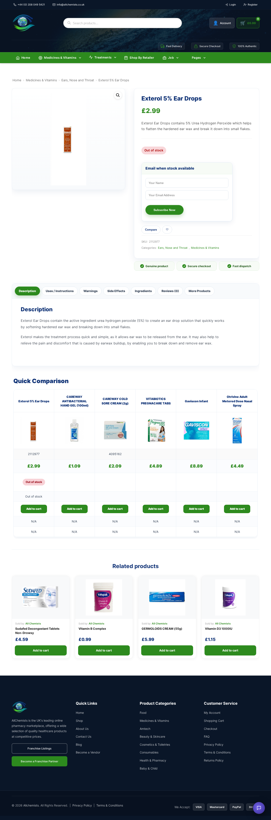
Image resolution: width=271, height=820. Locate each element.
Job (171, 57)
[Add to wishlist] (167, 230)
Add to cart (33, 508)
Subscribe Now (164, 210)
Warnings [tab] (90, 291)
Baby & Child (149, 768)
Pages (196, 57)
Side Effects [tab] (116, 291)
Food (143, 712)
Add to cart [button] (74, 508)
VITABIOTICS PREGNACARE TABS (156, 401)
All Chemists (33, 623)
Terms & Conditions (217, 752)
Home (25, 57)
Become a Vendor (88, 752)
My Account (212, 712)
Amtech (145, 728)
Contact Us (83, 736)
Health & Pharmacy (153, 760)
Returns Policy (214, 760)
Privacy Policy (213, 744)
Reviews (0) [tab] (170, 291)
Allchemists (31, 805)
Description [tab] (27, 291)
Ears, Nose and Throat (77, 80)
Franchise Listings (39, 748)
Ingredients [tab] (143, 291)
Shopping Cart (214, 720)
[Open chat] (259, 808)
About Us (82, 728)
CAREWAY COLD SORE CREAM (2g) (115, 401)
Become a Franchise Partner (39, 761)
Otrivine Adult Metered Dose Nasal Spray (237, 401)
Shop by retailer (142, 57)
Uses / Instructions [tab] (60, 291)
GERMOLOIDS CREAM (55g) (162, 628)
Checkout (210, 728)
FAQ (207, 736)
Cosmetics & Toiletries (155, 744)
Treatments (103, 57)
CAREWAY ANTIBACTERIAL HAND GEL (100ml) (74, 401)
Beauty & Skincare (152, 736)
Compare (151, 229)
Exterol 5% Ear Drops (33, 401)
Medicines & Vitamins (60, 57)
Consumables (149, 752)
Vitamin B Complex (92, 628)
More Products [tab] (199, 291)
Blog (79, 744)
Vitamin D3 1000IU (218, 628)
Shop (79, 720)
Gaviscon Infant (196, 401)
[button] (118, 95)
